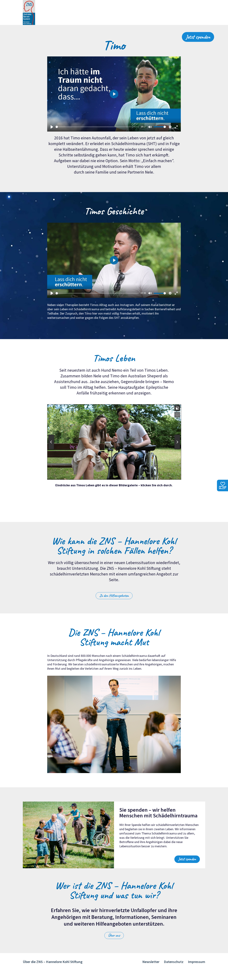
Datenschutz (173, 961)
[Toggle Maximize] (177, 408)
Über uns (114, 935)
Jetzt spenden (198, 36)
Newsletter (150, 961)
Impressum (196, 961)
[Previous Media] (51, 442)
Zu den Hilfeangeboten (114, 595)
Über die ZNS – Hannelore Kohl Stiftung (52, 961)
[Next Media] (177, 442)
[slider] (97, 127)
